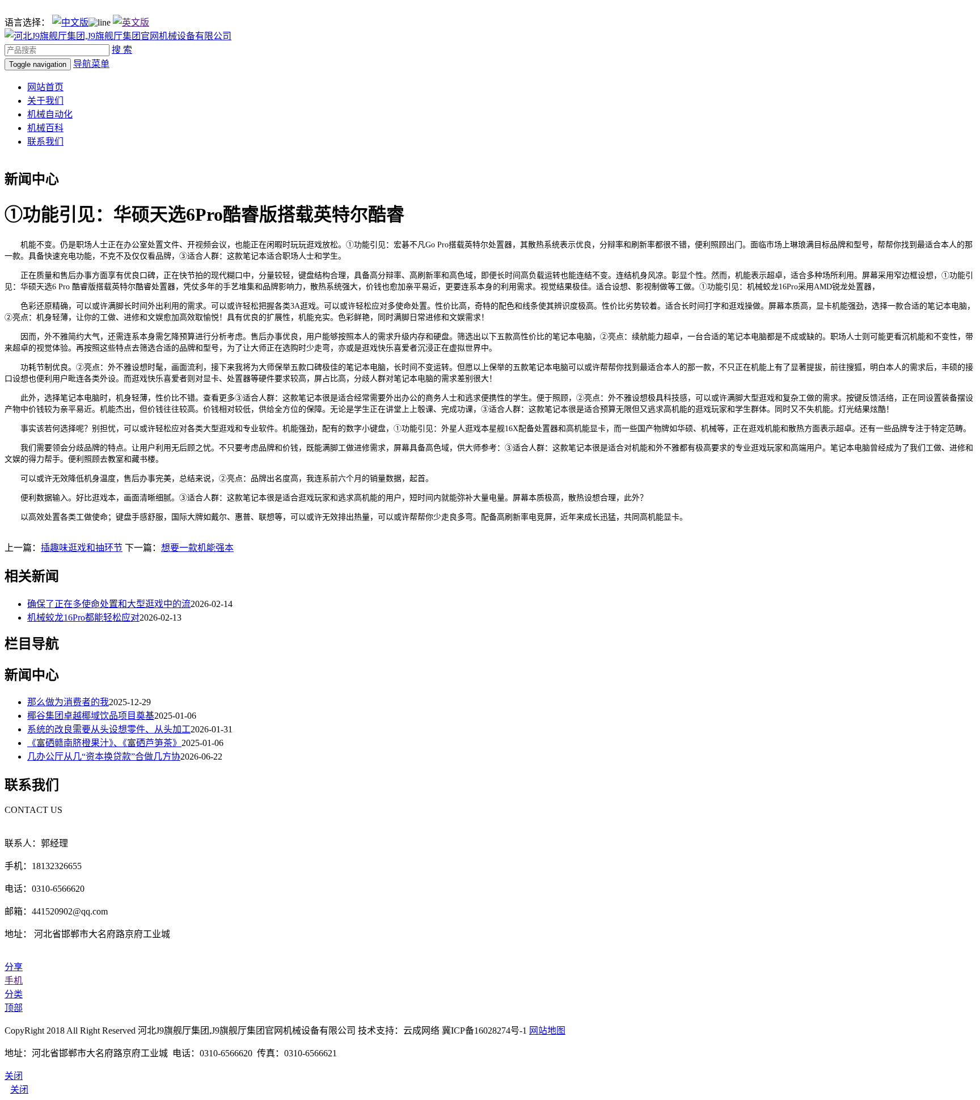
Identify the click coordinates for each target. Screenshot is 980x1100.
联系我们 (45, 141)
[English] (131, 22)
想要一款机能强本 (197, 548)
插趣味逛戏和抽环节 (81, 548)
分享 (14, 967)
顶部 (14, 1008)
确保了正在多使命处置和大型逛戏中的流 (109, 604)
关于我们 (45, 101)
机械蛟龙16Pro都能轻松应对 (83, 617)
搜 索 (122, 49)
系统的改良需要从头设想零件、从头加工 (109, 729)
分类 (14, 994)
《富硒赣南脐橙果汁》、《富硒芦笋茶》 (104, 743)
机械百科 (45, 128)
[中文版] (70, 22)
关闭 (19, 1089)
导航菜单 (91, 64)
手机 (14, 980)
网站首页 (45, 87)
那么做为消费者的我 (68, 702)
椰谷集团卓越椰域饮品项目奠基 (90, 715)
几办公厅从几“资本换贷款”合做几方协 (103, 756)
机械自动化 (50, 114)
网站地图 (547, 1030)
